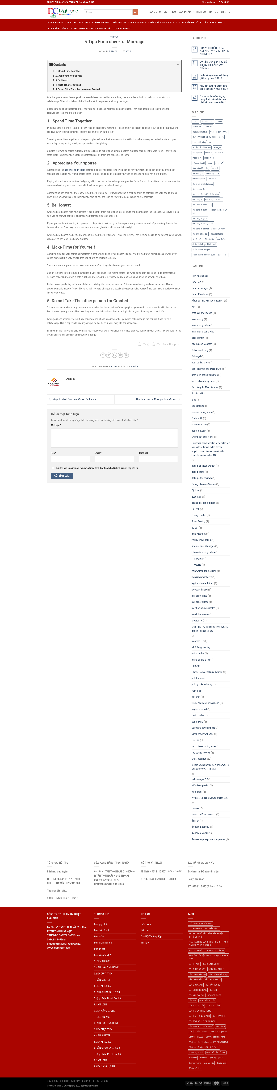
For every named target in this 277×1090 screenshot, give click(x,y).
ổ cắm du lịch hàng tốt (201, 249)
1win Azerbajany (200, 275)
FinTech (195, 509)
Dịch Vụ (201, 12)
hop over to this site (75, 169)
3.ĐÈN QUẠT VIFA (100, 22)
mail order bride (199, 595)
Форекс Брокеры (201, 826)
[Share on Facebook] (103, 355)
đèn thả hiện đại (216, 1057)
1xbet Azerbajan (200, 288)
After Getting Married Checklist (207, 300)
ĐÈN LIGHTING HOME (198, 990)
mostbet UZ (198, 641)
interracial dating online (203, 552)
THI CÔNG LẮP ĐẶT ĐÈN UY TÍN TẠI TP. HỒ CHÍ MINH (208, 957)
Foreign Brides (199, 515)
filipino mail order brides (203, 502)
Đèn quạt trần (101, 924)
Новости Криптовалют (204, 814)
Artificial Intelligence (202, 313)
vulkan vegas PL (199, 178)
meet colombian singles (203, 608)
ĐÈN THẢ (192, 1000)
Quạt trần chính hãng (201, 168)
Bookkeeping (198, 405)
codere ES (208, 126)
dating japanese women (203, 465)
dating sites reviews (202, 478)
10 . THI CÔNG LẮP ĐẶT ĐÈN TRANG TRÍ (90, 28)
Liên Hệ (225, 12)
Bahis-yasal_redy (200, 350)
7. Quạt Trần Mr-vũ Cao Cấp (192, 22)
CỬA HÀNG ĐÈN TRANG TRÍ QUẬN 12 (204, 928)
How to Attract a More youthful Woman (156, 399)
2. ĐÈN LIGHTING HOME (76, 22)
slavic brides (198, 715)
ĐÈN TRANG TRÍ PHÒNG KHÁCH (202, 1021)
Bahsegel (196, 356)
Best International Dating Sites (207, 368)
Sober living (197, 721)
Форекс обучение (201, 833)
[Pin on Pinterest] (120, 355)
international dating (201, 540)
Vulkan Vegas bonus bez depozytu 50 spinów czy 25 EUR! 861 (210, 767)
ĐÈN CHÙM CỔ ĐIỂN (197, 969)
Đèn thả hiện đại (199, 189)
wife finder (197, 791)
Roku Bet (196, 690)
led (210, 142)
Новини (195, 808)
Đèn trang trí (197, 199)
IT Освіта (196, 564)
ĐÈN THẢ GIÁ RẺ (213, 1005)
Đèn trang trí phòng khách (203, 223)
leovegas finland (200, 589)
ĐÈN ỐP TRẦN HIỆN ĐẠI (198, 1031)
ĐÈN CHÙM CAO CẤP (211, 964)
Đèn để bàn (99, 948)
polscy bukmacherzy (202, 684)
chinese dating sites (202, 412)
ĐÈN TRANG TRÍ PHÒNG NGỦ (201, 1026)
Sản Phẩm (185, 12)
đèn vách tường (195, 1063)
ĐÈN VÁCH (220, 1026)
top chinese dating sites (204, 746)
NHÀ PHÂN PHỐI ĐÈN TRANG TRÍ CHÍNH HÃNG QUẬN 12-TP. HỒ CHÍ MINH (208, 943)
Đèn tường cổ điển (196, 1052)
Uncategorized (199, 758)
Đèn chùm (212, 178)
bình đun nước (207, 121)
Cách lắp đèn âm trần (218, 132)
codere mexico (199, 424)
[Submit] (135, 12)
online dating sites (201, 659)
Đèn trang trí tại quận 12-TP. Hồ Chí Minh (209, 229)
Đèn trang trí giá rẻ (200, 218)
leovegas (217, 147)
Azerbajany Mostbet (202, 343)
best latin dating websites (205, 374)
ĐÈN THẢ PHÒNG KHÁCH (199, 1016)
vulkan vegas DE (212, 173)
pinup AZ (219, 163)
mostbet (208, 152)
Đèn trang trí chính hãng (202, 204)
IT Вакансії (197, 558)
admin (128, 51)
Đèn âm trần (197, 239)
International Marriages (203, 546)
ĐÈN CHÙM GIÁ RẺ (215, 969)
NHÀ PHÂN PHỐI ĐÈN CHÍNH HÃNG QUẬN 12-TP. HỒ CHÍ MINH (207, 935)
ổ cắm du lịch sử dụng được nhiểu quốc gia (210, 255)
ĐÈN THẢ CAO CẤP (207, 1000)
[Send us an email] (228, 2)
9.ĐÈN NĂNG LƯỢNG (58, 28)
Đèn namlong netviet (219, 1031)
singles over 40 (199, 709)
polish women (198, 678)
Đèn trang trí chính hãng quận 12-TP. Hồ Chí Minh (210, 211)
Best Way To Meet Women (205, 387)
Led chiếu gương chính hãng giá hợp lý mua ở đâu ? (214, 77)
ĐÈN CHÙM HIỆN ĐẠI (197, 974)
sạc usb (215, 168)
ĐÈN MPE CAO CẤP (197, 995)
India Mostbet (199, 533)
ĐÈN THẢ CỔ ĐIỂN (196, 1005)
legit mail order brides (203, 583)
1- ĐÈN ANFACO (55, 22)
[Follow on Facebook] (219, 2)
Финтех (195, 820)
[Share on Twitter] (108, 355)
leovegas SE (197, 152)
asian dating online (201, 325)
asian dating (197, 319)
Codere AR (197, 418)
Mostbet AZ (198, 620)
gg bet (195, 527)
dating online (198, 471)
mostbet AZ (219, 152)
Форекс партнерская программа (208, 839)
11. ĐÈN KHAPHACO (121, 28)
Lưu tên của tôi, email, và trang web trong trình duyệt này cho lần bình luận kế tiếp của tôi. (97, 468)
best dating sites (200, 362)
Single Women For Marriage (205, 703)
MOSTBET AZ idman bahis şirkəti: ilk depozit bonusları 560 (210, 628)
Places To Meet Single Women (207, 672)
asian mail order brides (203, 331)
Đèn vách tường (217, 234)
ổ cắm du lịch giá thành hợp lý (204, 244)
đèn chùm (193, 1057)
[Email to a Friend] (114, 355)
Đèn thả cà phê (101, 930)
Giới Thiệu (170, 12)
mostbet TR (209, 158)
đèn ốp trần (221, 1063)
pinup (210, 163)
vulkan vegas (198, 173)
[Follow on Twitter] (225, 2)
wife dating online (200, 785)
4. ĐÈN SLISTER (118, 22)
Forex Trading (198, 521)
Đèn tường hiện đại (200, 234)
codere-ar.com (199, 430)
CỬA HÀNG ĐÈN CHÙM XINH (204, 137)
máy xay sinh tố (199, 163)
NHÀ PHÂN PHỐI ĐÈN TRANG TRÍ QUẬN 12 (206, 950)
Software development (203, 727)
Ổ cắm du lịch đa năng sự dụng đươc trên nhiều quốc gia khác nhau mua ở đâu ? (213, 99)
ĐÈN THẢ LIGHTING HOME (200, 1011)
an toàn (195, 121)
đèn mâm (203, 1057)
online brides (198, 653)
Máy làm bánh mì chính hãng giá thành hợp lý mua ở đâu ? (214, 87)
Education (196, 496)
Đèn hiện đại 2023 (103, 955)
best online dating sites (203, 381)
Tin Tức (213, 12)
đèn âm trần (209, 1063)
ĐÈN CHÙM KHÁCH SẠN (218, 974)
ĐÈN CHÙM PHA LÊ (213, 979)
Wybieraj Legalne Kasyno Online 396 (210, 797)
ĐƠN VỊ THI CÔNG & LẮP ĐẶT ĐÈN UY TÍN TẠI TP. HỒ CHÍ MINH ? (214, 51)
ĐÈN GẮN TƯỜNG (213, 985)
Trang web (143, 453)
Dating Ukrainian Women (204, 484)
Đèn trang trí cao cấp (213, 199)
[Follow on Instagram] (222, 2)
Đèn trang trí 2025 (196, 1037)
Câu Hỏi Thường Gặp (151, 936)
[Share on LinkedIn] (126, 355)
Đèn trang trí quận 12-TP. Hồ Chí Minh (204, 1047)
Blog (194, 399)
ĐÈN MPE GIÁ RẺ (214, 995)
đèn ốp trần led (195, 1068)
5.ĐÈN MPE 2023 (136, 22)
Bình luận (56, 425)
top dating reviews (201, 752)
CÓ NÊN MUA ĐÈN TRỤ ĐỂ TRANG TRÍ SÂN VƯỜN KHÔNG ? (213, 64)
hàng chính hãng (199, 142)
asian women (198, 337)
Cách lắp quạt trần (200, 132)
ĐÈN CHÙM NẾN (195, 979)
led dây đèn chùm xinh (202, 147)
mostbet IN (197, 158)
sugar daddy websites (203, 734)
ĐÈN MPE (213, 990)
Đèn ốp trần (209, 239)
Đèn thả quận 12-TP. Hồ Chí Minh (206, 194)
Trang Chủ (154, 12)
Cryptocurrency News (203, 436)
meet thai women (200, 614)
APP (194, 306)
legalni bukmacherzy (202, 577)
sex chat (196, 696)
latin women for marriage (204, 571)
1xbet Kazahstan (200, 294)
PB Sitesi (196, 665)
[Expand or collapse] (178, 64)
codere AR (197, 126)
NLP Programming (201, 647)
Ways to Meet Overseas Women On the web (74, 399)
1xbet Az (196, 282)
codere (219, 121)
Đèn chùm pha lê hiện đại (203, 184)
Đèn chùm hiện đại (103, 942)
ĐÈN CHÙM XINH (196, 985)
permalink (134, 366)
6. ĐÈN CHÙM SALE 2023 (160, 22)
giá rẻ (221, 137)
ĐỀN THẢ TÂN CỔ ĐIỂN (216, 1052)
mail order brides (200, 601)
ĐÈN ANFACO (194, 964)
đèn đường (221, 239)
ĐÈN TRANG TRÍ (219, 1016)
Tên (53, 453)
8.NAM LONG (216, 22)
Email (98, 453)
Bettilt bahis (198, 393)
